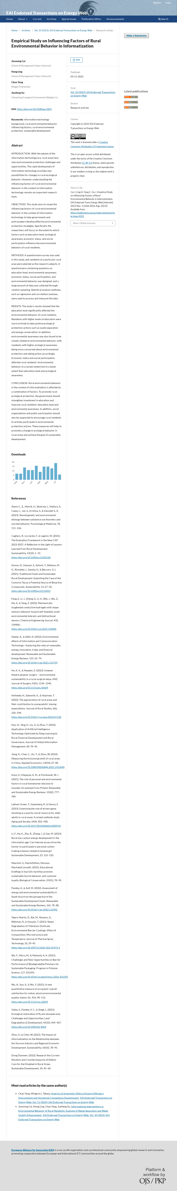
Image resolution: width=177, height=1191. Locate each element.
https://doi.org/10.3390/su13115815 (30, 590)
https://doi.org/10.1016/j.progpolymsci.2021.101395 (39, 976)
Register (157, 2)
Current (37, 18)
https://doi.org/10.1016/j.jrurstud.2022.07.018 (36, 717)
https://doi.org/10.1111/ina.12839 (29, 1001)
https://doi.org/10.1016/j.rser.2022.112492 (34, 909)
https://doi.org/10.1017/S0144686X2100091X (36, 825)
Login (168, 2)
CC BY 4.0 (87, 162)
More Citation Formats (84, 223)
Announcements (115, 18)
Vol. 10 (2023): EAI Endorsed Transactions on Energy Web (63, 30)
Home (9, 18)
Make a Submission (137, 35)
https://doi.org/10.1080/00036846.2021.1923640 (37, 767)
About (21, 18)
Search (164, 18)
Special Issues (69, 18)
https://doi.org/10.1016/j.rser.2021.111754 (34, 662)
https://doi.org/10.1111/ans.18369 (29, 687)
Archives (51, 18)
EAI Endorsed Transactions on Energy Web (46, 12)
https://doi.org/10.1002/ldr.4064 (28, 1026)
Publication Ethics (91, 18)
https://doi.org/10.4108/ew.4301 (34, 109)
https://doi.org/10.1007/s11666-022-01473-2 (35, 947)
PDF (77, 60)
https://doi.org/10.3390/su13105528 (30, 557)
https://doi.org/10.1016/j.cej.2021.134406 (33, 628)
